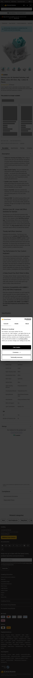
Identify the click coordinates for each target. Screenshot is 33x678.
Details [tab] (16, 323)
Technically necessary (16, 357)
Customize (15, 352)
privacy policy (23, 338)
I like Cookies (16, 347)
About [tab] (27, 323)
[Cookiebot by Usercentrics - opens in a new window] (24, 319)
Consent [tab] (6, 323)
